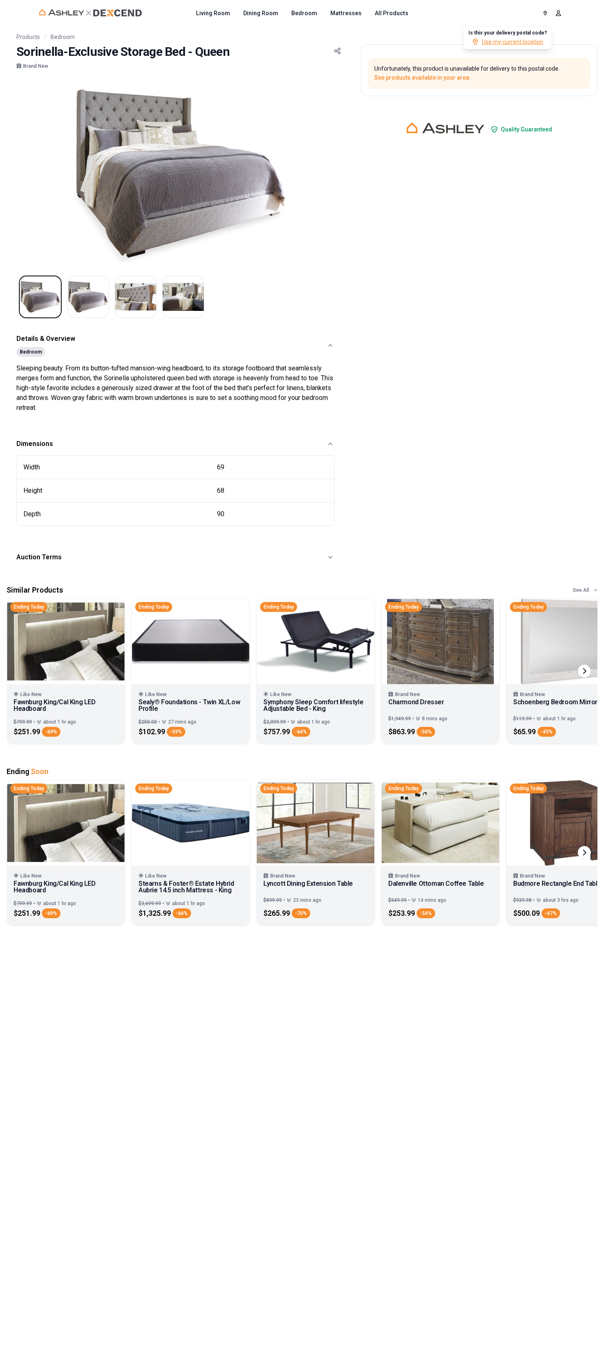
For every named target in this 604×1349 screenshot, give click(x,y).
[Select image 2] (87, 296)
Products (28, 37)
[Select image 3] (135, 296)
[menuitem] (213, 13)
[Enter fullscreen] (333, 93)
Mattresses (346, 13)
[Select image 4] (183, 296)
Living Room (213, 13)
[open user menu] (558, 13)
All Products (391, 13)
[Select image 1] (40, 296)
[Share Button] (337, 50)
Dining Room (260, 13)
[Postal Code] (545, 13)
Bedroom (304, 13)
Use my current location (512, 42)
